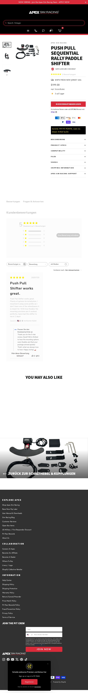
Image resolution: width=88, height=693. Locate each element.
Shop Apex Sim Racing (10, 505)
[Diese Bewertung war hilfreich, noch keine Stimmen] (32, 356)
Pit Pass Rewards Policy (11, 605)
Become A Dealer (9, 557)
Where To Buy (7, 561)
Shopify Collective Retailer (12, 569)
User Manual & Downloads (12, 513)
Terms (43, 644)
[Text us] (43, 30)
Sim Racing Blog (8, 517)
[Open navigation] (28, 30)
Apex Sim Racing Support (64, 174)
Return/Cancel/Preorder (11, 596)
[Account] (51, 31)
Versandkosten (60, 89)
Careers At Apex (8, 549)
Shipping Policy (8, 584)
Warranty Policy (8, 592)
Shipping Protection (9, 588)
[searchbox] (14, 264)
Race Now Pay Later (9, 509)
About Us (5, 538)
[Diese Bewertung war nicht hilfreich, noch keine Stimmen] (37, 356)
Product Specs (58, 145)
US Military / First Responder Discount (16, 529)
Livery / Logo (7, 565)
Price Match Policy (9, 601)
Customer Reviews (9, 521)
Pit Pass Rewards (8, 534)
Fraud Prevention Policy (11, 609)
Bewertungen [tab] (13, 201)
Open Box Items (8, 525)
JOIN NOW (44, 649)
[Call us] (35, 30)
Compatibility (58, 151)
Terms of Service (8, 617)
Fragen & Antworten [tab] (33, 201)
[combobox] (44, 23)
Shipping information (62, 168)
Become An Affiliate (10, 553)
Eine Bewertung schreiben (68, 235)
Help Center (7, 580)
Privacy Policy (7, 613)
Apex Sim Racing (59, 43)
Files (53, 157)
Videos (54, 162)
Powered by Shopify (59, 682)
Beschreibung (58, 139)
